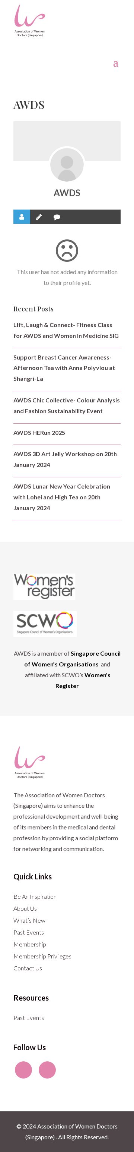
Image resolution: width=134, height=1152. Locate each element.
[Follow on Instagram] (47, 1070)
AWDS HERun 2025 (39, 432)
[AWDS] (67, 164)
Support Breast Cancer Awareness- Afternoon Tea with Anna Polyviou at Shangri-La (64, 368)
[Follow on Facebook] (23, 1070)
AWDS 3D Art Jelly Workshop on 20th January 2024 (65, 459)
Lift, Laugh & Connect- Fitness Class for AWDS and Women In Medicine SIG (66, 330)
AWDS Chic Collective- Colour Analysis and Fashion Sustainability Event (66, 405)
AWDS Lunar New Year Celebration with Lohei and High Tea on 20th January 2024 (61, 497)
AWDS (67, 192)
